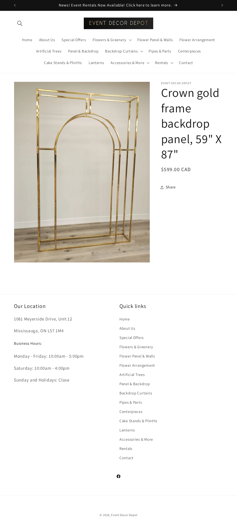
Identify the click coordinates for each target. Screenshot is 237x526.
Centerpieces (131, 411)
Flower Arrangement (137, 365)
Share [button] (171, 187)
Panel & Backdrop (134, 383)
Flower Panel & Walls (137, 356)
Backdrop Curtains (135, 393)
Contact (126, 457)
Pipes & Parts (130, 402)
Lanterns (127, 430)
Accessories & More (136, 439)
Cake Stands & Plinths (138, 420)
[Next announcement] (222, 5)
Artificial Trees (132, 374)
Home (124, 319)
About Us (127, 328)
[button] (20, 23)
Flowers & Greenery (136, 346)
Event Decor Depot (124, 515)
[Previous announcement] (15, 5)
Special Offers (131, 337)
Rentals (125, 448)
